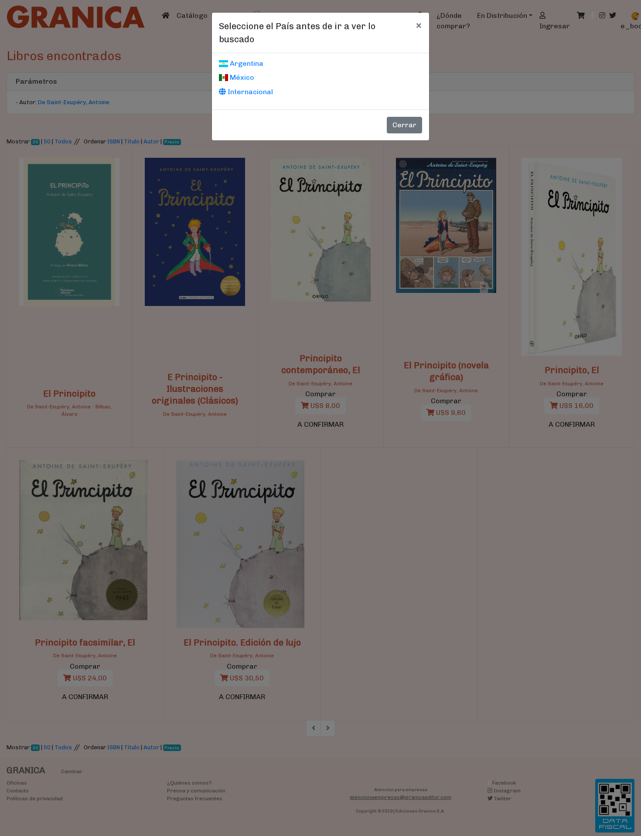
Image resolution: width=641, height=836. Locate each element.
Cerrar (404, 125)
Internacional (249, 92)
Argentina (245, 63)
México (241, 77)
